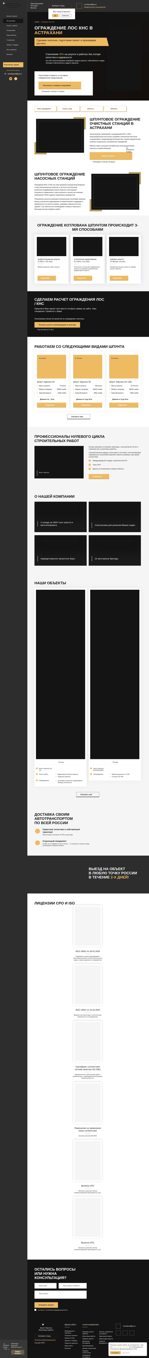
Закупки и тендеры (71, 1340)
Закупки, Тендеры (12, 45)
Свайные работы (88, 1339)
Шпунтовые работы (88, 1336)
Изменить (65, 15)
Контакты (10, 54)
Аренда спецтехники (89, 1348)
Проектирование (87, 1346)
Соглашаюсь (115, 1353)
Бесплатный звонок (13, 70)
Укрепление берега (105, 1336)
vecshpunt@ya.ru (15, 74)
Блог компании (12, 49)
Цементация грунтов (106, 1339)
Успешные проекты (71, 1335)
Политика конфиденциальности (45, 1340)
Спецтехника (11, 30)
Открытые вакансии (71, 1343)
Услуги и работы (12, 25)
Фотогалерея (11, 21)
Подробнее (125, 1353)
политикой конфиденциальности (57, 1310)
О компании (11, 40)
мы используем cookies (120, 1347)
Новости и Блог (70, 1338)
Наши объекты (11, 35)
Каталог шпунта (12, 16)
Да (55, 15)
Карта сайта (69, 1346)
